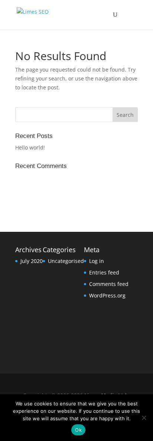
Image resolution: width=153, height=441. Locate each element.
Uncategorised (66, 260)
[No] (143, 417)
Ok (78, 430)
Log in (96, 260)
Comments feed (108, 283)
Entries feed (104, 272)
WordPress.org (107, 295)
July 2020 (31, 260)
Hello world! (30, 147)
